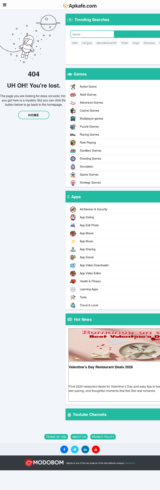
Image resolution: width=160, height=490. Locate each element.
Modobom (130, 462)
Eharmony (149, 42)
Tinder (124, 42)
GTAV (75, 42)
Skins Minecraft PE (106, 42)
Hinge (136, 42)
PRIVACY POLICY (103, 437)
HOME (33, 115)
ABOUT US (79, 437)
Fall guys (87, 42)
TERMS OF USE (56, 437)
